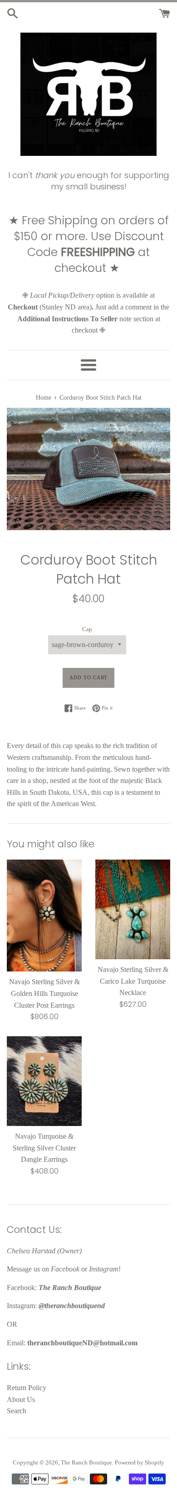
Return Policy (26, 1388)
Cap (87, 629)
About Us (21, 1399)
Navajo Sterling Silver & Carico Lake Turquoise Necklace (133, 981)
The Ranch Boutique (86, 1462)
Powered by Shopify (139, 1462)
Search (16, 1411)
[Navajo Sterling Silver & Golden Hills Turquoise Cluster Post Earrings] (44, 915)
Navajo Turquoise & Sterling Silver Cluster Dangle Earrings (44, 1147)
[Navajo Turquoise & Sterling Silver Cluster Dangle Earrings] (44, 1081)
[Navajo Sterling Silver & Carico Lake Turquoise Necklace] (132, 909)
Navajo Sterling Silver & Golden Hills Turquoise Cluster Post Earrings (44, 993)
